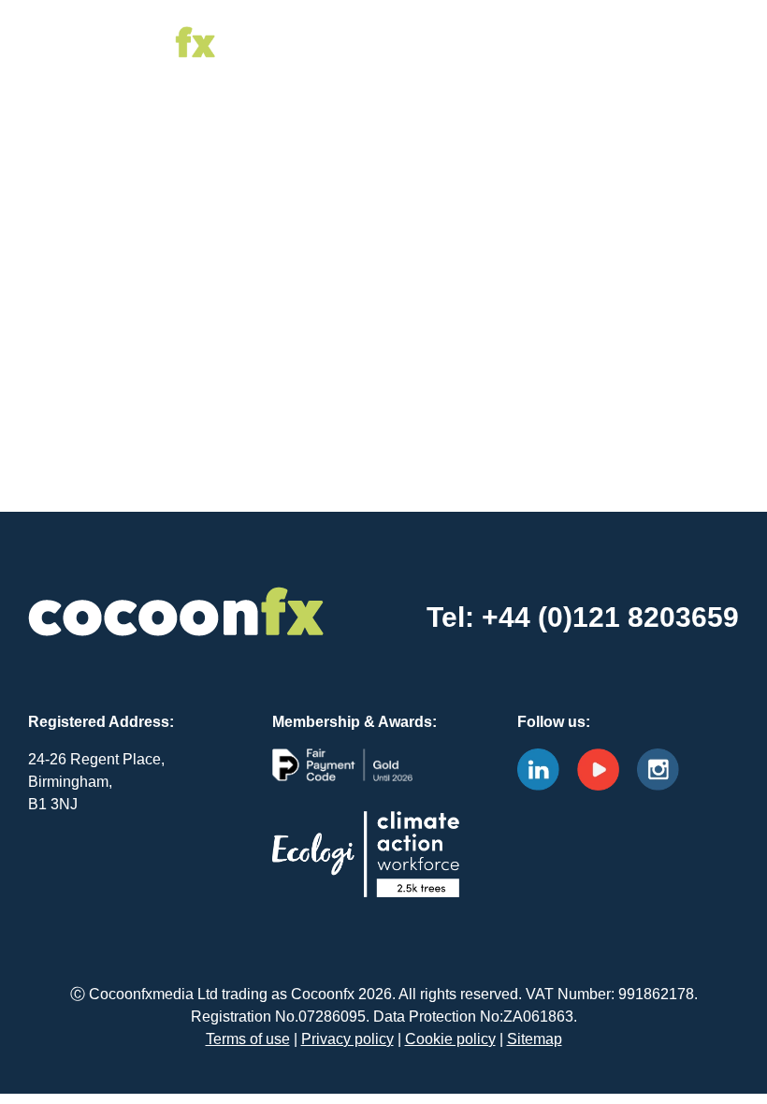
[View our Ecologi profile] (365, 868)
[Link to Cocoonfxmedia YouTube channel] (605, 768)
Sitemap (534, 1039)
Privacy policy (347, 1039)
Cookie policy (450, 1039)
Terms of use (248, 1039)
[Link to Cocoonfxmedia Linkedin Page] (545, 768)
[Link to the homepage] (121, 28)
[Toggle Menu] (676, 42)
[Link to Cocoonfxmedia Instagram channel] (665, 768)
